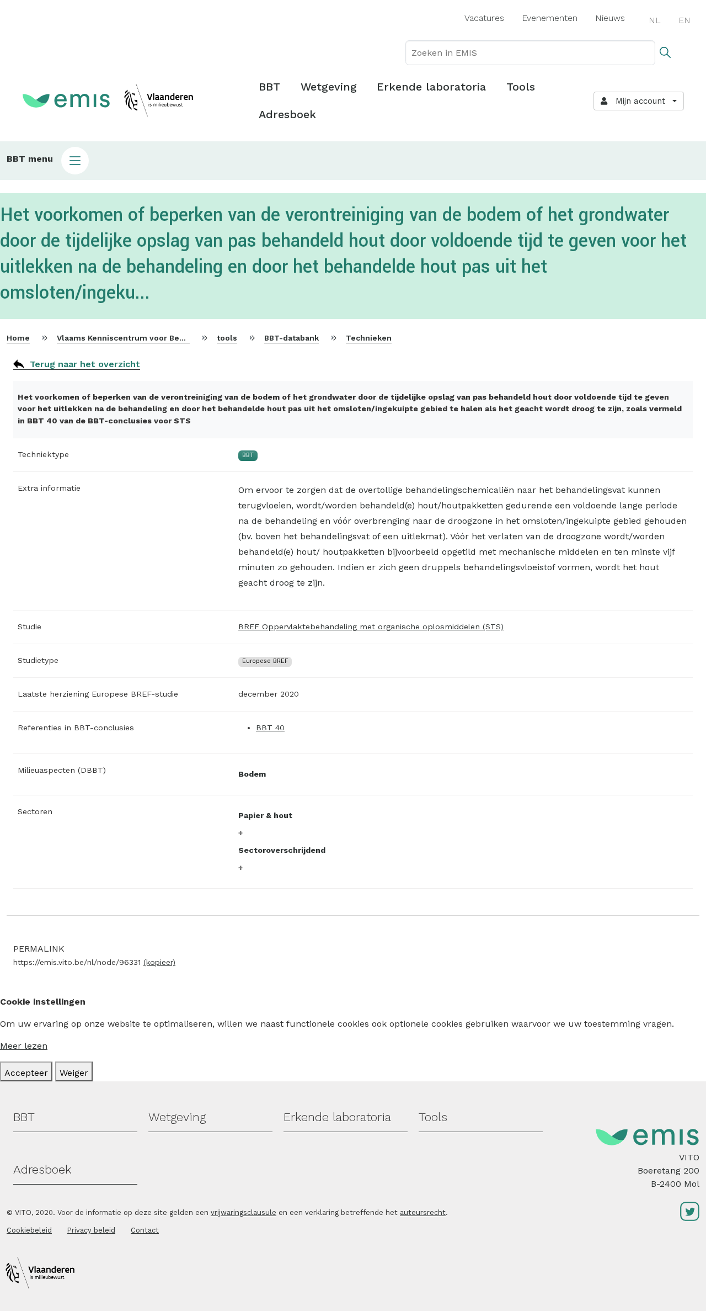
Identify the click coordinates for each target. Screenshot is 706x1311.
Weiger (74, 1073)
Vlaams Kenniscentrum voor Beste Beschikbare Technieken (173, 337)
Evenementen (549, 18)
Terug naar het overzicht (85, 364)
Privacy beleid (91, 1230)
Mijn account (637, 101)
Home (18, 337)
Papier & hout (265, 815)
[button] (353, 160)
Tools (520, 86)
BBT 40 (270, 727)
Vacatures (484, 18)
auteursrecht (423, 1212)
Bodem (252, 773)
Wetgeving (329, 86)
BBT (269, 86)
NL (655, 20)
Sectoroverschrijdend (281, 850)
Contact (145, 1230)
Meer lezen (23, 1046)
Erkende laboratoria (431, 86)
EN (684, 20)
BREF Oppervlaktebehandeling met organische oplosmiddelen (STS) (371, 626)
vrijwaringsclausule (243, 1212)
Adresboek (287, 114)
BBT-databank (291, 337)
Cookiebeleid (29, 1230)
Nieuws (610, 18)
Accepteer (26, 1073)
